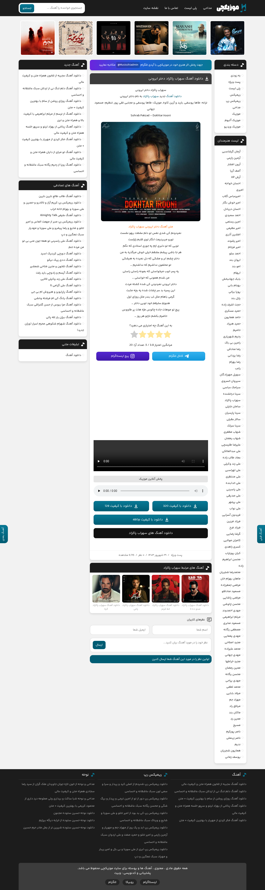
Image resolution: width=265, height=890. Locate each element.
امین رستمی (233, 222)
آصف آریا (235, 171)
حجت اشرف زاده (231, 305)
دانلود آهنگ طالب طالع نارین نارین (60, 196)
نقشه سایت (150, 8)
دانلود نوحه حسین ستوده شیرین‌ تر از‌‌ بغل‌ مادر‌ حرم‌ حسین (59, 827)
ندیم (238, 744)
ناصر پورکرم (233, 731)
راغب (238, 368)
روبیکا (130, 882)
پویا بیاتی (235, 292)
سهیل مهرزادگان (230, 374)
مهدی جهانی (233, 655)
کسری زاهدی (233, 547)
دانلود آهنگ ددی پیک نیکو (64, 260)
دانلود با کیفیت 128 (118, 506)
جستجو (27, 8)
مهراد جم (235, 700)
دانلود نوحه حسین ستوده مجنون (74, 813)
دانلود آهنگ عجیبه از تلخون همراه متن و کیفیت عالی (213, 784)
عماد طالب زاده (232, 457)
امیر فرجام (234, 247)
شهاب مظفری (232, 432)
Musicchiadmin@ (128, 65)
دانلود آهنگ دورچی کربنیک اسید (61, 253)
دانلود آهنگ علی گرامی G (65, 285)
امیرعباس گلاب (231, 196)
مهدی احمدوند (231, 610)
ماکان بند (235, 712)
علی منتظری (233, 476)
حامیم (237, 330)
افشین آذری (233, 234)
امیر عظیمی (233, 228)
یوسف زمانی (233, 757)
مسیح (237, 725)
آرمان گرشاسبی (231, 151)
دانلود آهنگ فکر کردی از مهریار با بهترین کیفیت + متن (212, 820)
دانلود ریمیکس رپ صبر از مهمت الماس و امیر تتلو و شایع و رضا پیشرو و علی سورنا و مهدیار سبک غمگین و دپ (55, 228)
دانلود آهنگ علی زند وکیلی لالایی (60, 279)
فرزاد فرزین (234, 521)
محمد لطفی (233, 687)
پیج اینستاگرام (120, 356)
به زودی (236, 75)
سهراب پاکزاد (151, 96)
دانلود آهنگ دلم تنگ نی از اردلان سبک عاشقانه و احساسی (210, 791)
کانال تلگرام (176, 356)
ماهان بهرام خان (230, 579)
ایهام (237, 273)
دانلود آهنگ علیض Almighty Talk (60, 215)
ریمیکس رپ (233, 101)
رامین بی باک (233, 343)
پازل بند (236, 298)
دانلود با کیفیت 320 (177, 506)
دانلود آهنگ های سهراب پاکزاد (151, 533)
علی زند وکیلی (232, 464)
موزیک (236, 114)
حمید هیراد (234, 324)
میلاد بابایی (233, 693)
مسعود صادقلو (231, 591)
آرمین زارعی (234, 158)
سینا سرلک (234, 426)
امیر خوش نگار (232, 203)
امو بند (236, 266)
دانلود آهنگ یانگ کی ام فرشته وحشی (57, 298)
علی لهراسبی (233, 470)
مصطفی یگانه (232, 629)
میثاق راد (235, 706)
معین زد (235, 719)
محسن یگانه (233, 674)
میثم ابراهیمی (232, 617)
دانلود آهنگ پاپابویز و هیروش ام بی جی (56, 292)
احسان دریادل (232, 209)
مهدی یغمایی (232, 636)
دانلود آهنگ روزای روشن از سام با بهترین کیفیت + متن (212, 798)
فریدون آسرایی (231, 515)
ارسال (99, 645)
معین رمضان (233, 668)
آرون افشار (234, 164)
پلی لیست (190, 8)
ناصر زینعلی (233, 738)
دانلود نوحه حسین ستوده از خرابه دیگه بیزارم (67, 820)
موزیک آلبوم (233, 120)
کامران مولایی (232, 540)
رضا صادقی (234, 349)
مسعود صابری (232, 623)
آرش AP (236, 177)
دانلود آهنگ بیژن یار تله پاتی (63, 317)
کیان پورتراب (233, 553)
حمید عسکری (233, 311)
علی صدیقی (233, 496)
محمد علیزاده (232, 649)
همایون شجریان (230, 750)
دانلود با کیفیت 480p (148, 519)
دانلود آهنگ (174, 96)
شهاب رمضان (232, 438)
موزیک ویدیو (232, 127)
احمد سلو (235, 253)
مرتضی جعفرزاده (231, 585)
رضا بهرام (235, 362)
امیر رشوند (234, 241)
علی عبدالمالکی (231, 451)
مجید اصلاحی (233, 642)
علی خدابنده (233, 483)
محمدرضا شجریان (230, 572)
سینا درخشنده (232, 394)
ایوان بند (235, 260)
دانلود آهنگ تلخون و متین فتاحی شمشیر (55, 266)
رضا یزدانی (234, 355)
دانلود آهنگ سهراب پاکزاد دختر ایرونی (175, 78)
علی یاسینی (233, 489)
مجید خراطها (233, 661)
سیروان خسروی (231, 381)
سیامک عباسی (232, 387)
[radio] (167, 335)
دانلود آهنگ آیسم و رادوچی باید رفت (58, 273)
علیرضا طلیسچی (231, 445)
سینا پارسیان (233, 413)
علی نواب (235, 508)
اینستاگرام (150, 882)
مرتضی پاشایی (232, 598)
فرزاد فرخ (235, 527)
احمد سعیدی (233, 215)
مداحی (207, 8)
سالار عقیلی (233, 419)
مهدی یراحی (233, 681)
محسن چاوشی (232, 604)
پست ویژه (176, 555)
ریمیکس (235, 95)
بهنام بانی (234, 285)
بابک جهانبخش (231, 279)
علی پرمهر (235, 502)
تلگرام (112, 882)
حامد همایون (232, 317)
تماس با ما (171, 8)
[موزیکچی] (231, 8)
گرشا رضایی (233, 534)
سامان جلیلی (233, 406)
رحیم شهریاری (232, 336)
